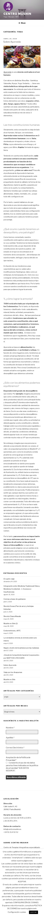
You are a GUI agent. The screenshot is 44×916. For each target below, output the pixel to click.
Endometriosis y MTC (12, 631)
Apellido (10, 738)
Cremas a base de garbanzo (15, 599)
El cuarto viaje (9, 579)
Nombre (10, 728)
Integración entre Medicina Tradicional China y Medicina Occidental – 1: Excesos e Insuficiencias (22, 589)
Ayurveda (7, 72)
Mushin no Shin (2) (11, 623)
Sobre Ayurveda (12, 41)
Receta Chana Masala (12, 616)
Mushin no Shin (9, 679)
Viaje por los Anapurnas (13, 672)
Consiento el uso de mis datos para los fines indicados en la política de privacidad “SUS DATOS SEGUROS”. (22, 767)
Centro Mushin (17, 13)
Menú (23, 23)
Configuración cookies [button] (17, 912)
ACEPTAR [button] (33, 912)
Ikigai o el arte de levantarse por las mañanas (21, 648)
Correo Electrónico (15, 748)
